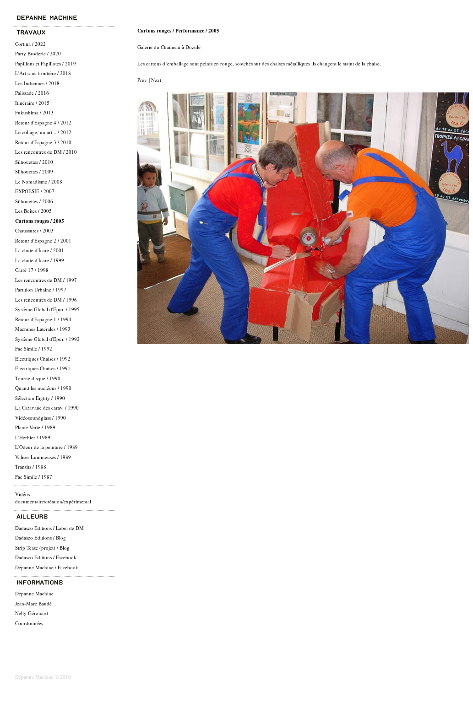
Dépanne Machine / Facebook (46, 567)
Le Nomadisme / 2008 (38, 181)
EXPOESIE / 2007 (34, 191)
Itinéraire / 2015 (32, 102)
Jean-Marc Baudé (33, 603)
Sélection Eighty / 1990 (40, 397)
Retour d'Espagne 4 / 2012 (43, 122)
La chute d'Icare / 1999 (39, 260)
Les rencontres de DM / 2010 (46, 151)
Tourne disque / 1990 (37, 378)
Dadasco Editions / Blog (40, 537)
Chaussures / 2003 (34, 230)
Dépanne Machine (34, 593)
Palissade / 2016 (32, 92)
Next (155, 79)
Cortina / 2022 (30, 43)
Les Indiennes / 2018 (37, 83)
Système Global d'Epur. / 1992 (47, 338)
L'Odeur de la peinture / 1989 (46, 446)
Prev (143, 79)
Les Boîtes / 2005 (33, 210)
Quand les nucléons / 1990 (43, 387)
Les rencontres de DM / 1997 (46, 279)
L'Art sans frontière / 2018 (43, 73)
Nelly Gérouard (31, 613)
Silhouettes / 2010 (34, 161)
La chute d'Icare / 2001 (39, 250)
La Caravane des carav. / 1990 (47, 407)
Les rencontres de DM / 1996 (46, 299)
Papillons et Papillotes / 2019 (45, 63)
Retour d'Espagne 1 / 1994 (43, 319)
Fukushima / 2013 (34, 112)
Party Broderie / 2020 (38, 53)
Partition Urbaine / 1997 (40, 289)
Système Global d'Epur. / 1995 (47, 309)
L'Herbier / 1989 (32, 437)
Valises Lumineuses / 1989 (43, 457)
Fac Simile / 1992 (33, 348)
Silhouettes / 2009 (34, 171)
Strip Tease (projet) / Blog (42, 547)
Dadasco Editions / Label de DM (49, 527)
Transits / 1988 (30, 466)
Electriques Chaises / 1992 (43, 358)
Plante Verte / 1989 (35, 427)
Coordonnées (29, 623)
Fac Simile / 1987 (33, 476)
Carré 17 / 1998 (32, 269)
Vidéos (22, 494)
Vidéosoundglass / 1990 (40, 417)
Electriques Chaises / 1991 (43, 368)
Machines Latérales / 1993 (43, 328)
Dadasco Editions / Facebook (45, 557)
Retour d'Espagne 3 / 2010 (43, 142)
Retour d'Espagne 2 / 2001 (43, 240)
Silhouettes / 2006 (34, 201)
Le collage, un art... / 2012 (43, 132)
